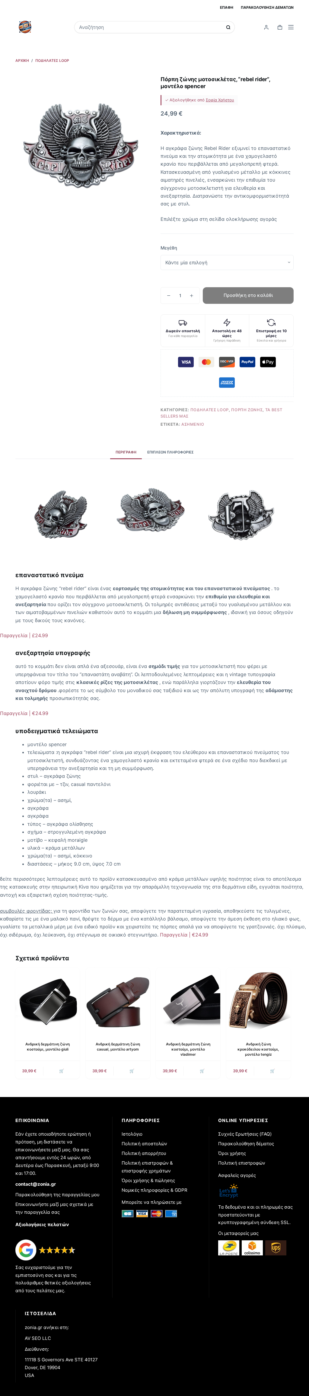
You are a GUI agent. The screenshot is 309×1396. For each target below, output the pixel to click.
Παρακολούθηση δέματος (246, 1143)
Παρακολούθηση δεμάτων (267, 7)
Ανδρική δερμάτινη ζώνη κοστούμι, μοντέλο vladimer (188, 1049)
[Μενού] (291, 27)
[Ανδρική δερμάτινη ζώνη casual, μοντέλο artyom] (118, 1000)
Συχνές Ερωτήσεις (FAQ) (245, 1134)
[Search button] (228, 27)
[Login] (266, 27)
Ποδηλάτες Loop (209, 409)
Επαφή (226, 7)
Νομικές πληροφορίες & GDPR (154, 1190)
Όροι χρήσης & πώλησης (148, 1180)
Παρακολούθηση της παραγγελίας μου (57, 1194)
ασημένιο (192, 424)
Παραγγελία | (24, 635)
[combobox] (151, 27)
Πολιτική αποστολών (144, 1143)
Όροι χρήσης (232, 1153)
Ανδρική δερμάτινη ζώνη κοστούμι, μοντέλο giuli (47, 1046)
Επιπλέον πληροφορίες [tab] (170, 452)
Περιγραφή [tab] (126, 452)
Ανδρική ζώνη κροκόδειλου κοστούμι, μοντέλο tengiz (258, 1049)
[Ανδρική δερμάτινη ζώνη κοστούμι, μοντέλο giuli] (47, 1000)
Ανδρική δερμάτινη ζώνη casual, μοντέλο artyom (118, 1046)
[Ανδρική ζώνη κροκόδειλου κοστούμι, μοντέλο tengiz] (258, 1000)
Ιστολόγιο (132, 1134)
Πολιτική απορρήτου (144, 1153)
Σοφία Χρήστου (220, 99)
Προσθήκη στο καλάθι (248, 295)
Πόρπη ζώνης (247, 409)
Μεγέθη (169, 248)
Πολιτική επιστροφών (241, 1163)
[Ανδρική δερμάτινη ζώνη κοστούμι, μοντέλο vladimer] (188, 1000)
